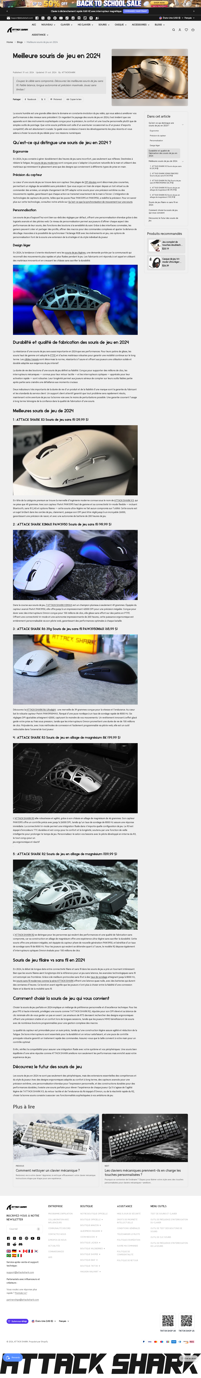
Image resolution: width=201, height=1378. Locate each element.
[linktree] (91, 18)
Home (10, 42)
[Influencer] (97, 18)
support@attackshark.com (20, 1272)
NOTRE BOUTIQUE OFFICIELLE (94, 1214)
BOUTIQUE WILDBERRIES (92, 1248)
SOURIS (103, 24)
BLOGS (158, 24)
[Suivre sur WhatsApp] (8, 1244)
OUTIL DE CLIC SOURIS (161, 1237)
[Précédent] (7, 11)
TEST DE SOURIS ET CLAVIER (164, 1214)
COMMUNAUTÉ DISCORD (59, 1228)
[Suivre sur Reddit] (73, 18)
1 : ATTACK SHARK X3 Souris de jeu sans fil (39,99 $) (165, 167)
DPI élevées (91, 182)
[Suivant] (193, 11)
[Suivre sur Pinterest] (55, 18)
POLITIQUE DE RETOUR (127, 1260)
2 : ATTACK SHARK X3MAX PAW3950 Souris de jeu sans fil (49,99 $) (164, 175)
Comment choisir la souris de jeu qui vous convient (163, 211)
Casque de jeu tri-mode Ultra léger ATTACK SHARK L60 (172, 262)
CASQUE (119, 24)
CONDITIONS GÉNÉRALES (128, 1228)
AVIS (50, 1257)
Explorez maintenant (156, 11)
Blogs (20, 42)
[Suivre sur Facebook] (37, 18)
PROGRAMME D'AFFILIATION (60, 1214)
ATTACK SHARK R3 (24, 818)
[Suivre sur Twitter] (43, 18)
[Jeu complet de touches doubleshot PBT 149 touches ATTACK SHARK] (155, 245)
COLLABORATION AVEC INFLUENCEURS (58, 1221)
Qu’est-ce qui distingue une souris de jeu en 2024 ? (161, 124)
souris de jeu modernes (46, 163)
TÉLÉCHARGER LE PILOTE (128, 1234)
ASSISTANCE (39, 34)
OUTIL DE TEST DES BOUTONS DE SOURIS (166, 1229)
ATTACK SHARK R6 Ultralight (41, 709)
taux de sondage (99, 977)
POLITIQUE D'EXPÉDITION (128, 1240)
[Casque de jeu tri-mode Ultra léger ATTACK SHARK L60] (155, 262)
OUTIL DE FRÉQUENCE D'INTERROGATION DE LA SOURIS (169, 1244)
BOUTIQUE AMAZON (90, 1225)
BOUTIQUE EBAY (89, 1260)
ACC (34, 24)
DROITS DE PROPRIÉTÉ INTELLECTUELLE (127, 1221)
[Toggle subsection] (183, 124)
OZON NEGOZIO (88, 1237)
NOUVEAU (47, 24)
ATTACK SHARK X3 (124, 500)
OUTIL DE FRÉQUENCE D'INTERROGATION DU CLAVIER (169, 1221)
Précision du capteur (158, 136)
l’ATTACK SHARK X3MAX (59, 605)
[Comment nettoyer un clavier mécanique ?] (56, 1138)
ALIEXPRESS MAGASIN (91, 1231)
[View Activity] (100, 4)
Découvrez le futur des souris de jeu (163, 219)
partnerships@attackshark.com (23, 1299)
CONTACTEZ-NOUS (57, 1234)
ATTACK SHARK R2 (24, 935)
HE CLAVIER (84, 24)
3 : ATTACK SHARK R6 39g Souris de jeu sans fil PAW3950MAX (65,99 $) (165, 182)
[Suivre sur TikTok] (67, 18)
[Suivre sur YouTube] (61, 18)
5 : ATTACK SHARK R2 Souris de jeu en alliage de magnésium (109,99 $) (165, 196)
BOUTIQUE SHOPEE (90, 1254)
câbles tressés (31, 359)
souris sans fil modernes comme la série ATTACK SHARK (44, 981)
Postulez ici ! (21, 1293)
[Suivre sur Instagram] (49, 18)
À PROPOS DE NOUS (57, 1240)
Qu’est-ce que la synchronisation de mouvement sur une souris (100, 202)
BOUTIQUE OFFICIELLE (91, 1219)
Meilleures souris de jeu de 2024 (163, 161)
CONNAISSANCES (56, 1251)
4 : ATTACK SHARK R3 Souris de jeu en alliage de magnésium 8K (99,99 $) (165, 189)
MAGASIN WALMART (90, 1272)
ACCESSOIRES (139, 24)
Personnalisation (156, 141)
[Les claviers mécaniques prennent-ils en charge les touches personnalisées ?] (145, 1138)
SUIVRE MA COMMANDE (127, 1246)
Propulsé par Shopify (38, 1342)
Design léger (155, 146)
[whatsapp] (85, 18)
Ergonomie (154, 131)
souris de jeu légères (75, 252)
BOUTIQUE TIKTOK (90, 1266)
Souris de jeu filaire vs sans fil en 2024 (163, 203)
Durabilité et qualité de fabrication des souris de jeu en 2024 (163, 153)
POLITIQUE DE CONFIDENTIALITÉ (125, 1253)
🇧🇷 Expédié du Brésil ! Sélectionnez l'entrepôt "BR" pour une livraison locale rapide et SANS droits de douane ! (90, 11)
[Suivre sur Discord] (79, 18)
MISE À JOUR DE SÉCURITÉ (129, 1214)
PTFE (53, 355)
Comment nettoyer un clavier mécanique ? (48, 1170)
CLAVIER (65, 24)
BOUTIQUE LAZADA (90, 1243)
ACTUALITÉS (54, 1246)
